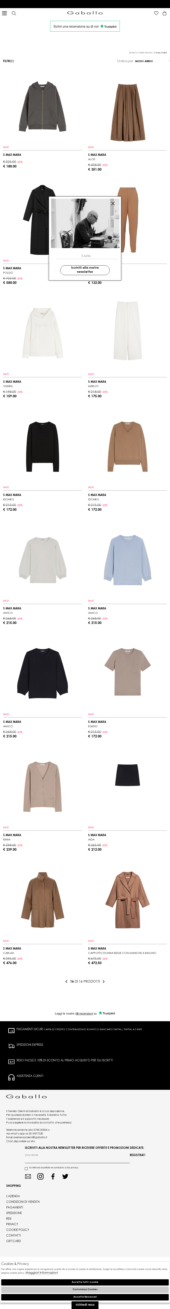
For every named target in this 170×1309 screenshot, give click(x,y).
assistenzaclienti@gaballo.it (30, 1137)
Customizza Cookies (85, 1289)
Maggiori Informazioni (42, 1273)
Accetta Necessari (85, 1297)
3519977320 (36, 1134)
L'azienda (13, 1196)
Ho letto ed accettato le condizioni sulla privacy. (54, 1168)
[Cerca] (13, 13)
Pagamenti (14, 1207)
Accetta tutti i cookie (85, 1282)
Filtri (8, 61)
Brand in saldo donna (140, 53)
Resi (8, 1219)
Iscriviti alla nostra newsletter (85, 270)
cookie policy (17, 1230)
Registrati (137, 1155)
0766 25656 (40, 1130)
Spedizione (14, 1213)
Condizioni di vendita (23, 1202)
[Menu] (4, 13)
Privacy (12, 1224)
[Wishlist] (156, 13)
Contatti (13, 1235)
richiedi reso (85, 1305)
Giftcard (13, 1241)
